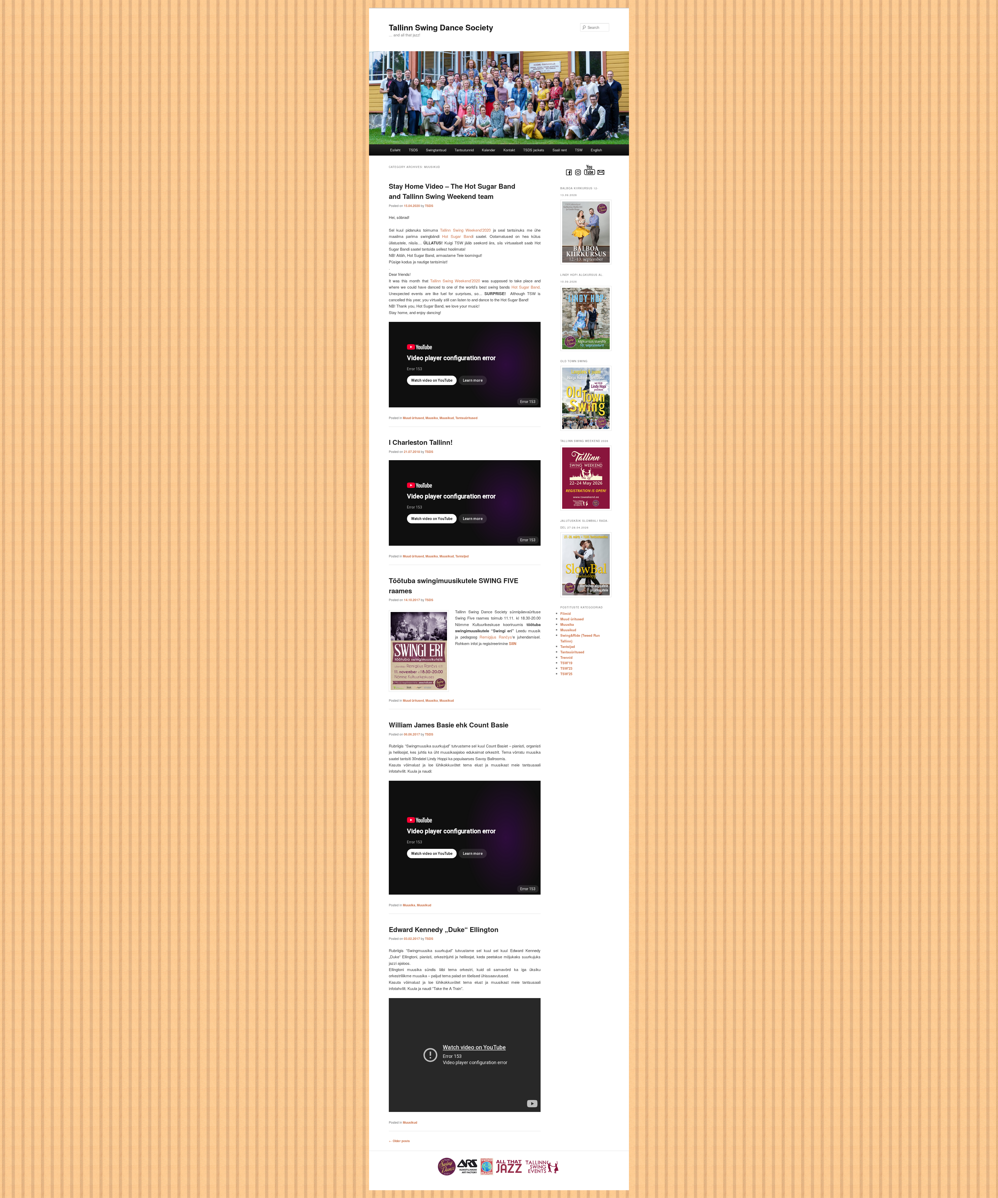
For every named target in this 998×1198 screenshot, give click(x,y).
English (596, 149)
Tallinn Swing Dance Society (441, 27)
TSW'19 (566, 662)
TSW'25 (566, 673)
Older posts (399, 1140)
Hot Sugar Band (457, 236)
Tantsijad (462, 556)
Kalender (488, 149)
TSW (578, 149)
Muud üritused (413, 417)
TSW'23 (566, 668)
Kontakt (509, 149)
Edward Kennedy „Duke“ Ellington (443, 929)
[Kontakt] (601, 175)
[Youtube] (589, 175)
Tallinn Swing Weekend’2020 (465, 230)
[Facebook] (569, 175)
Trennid (566, 657)
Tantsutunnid (464, 149)
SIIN (512, 643)
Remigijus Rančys (496, 637)
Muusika (431, 417)
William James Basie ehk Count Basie (448, 725)
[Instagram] (578, 175)
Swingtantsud (436, 149)
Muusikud (446, 417)
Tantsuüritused (466, 417)
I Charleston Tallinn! (421, 442)
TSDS (413, 149)
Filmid (565, 613)
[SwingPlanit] (487, 1174)
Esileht (395, 149)
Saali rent (560, 149)
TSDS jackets (533, 149)
